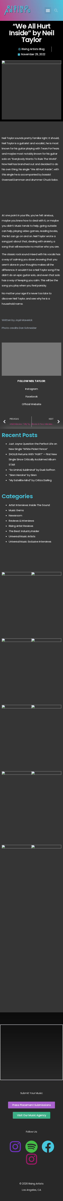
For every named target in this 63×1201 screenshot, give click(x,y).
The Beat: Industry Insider (24, 531)
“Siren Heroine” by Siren (23, 475)
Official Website (31, 404)
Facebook (32, 396)
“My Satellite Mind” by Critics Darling (30, 480)
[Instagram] (15, 1146)
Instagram (31, 389)
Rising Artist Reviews (21, 526)
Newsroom (15, 515)
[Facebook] (48, 1146)
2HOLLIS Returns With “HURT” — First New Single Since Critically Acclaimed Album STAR (33, 459)
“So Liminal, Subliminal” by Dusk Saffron (32, 470)
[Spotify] (31, 1146)
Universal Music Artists (22, 536)
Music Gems (16, 510)
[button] (48, 10)
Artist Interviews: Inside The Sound (29, 505)
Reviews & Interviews (21, 521)
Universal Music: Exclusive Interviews (30, 541)
